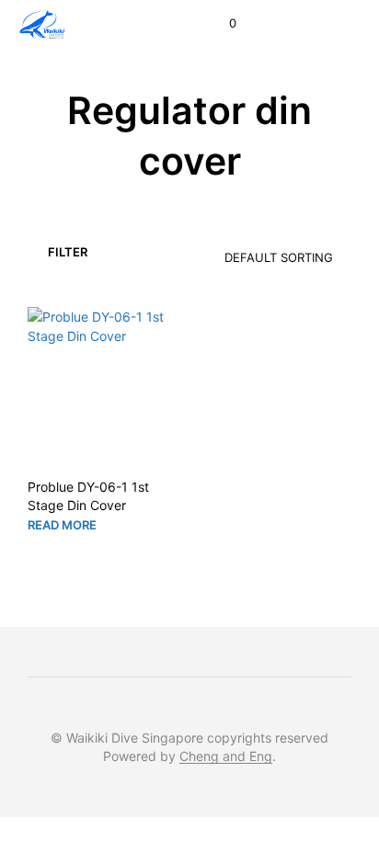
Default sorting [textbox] (278, 257)
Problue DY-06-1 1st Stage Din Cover (88, 496)
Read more (62, 524)
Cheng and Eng (225, 756)
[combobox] (251, 251)
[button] (220, 24)
